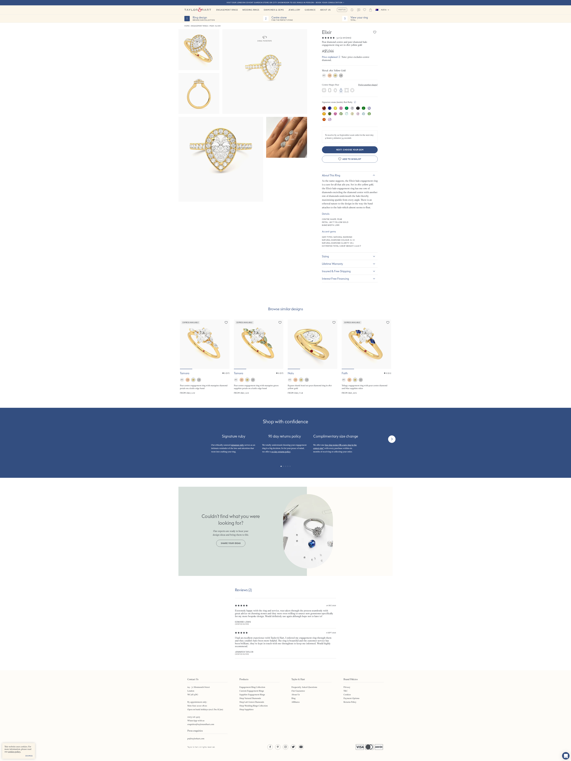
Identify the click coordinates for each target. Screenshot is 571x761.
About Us (325, 10)
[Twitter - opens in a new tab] (293, 747)
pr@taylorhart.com (195, 738)
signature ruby (237, 445)
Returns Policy (349, 702)
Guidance (310, 10)
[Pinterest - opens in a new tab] (277, 747)
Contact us (359, 10)
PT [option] (324, 75)
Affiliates (295, 702)
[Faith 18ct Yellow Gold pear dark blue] (366, 357)
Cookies (347, 694)
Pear (212, 26)
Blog (293, 698)
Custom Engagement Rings (251, 690)
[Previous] (179, 439)
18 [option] (329, 75)
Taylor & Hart (197, 10)
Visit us (342, 10)
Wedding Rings (250, 10)
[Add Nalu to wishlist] (334, 322)
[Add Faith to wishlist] (388, 322)
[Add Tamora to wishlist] (226, 322)
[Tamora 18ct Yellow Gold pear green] (258, 357)
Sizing (325, 256)
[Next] (392, 439)
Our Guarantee (298, 690)
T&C (345, 690)
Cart (371, 10)
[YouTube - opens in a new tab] (301, 747)
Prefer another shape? (368, 85)
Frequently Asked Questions (304, 687)
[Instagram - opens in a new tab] (285, 747)
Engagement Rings (227, 10)
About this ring (331, 175)
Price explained (330, 56)
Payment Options (351, 698)
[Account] (352, 10)
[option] (324, 90)
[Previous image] (184, 344)
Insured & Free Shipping (336, 271)
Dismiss (29, 756)
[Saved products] (365, 10)
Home (186, 26)
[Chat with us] (566, 756)
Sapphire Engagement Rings (252, 694)
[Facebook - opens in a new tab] (270, 747)
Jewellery (294, 10)
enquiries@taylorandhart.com (200, 724)
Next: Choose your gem (350, 150)
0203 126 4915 (193, 717)
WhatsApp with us (195, 720)
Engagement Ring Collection (252, 687)
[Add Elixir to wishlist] (375, 32)
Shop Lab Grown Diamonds (251, 702)
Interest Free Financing (335, 278)
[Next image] (225, 344)
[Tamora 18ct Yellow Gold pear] (204, 357)
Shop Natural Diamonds (250, 698)
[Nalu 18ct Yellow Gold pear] (312, 357)
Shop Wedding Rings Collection (253, 705)
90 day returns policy (280, 451)
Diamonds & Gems (274, 10)
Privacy (346, 687)
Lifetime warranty (332, 263)
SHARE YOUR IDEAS (231, 543)
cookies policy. (14, 751)
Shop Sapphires (246, 709)
